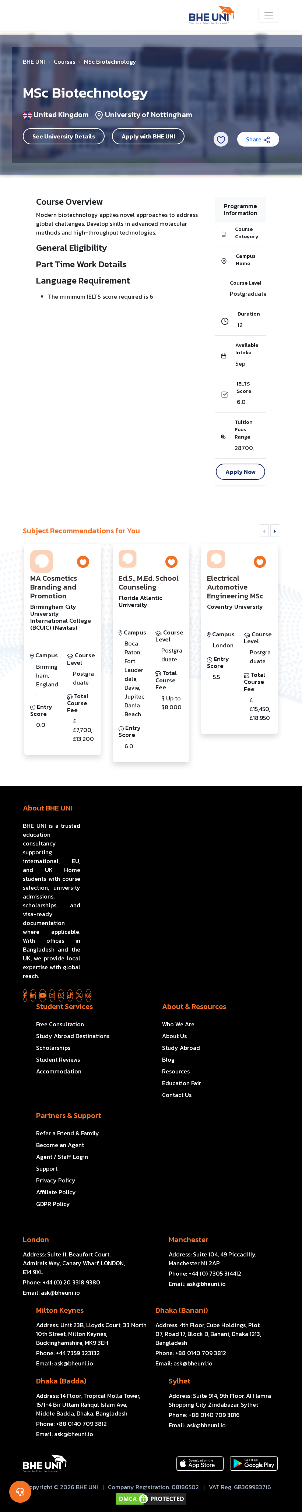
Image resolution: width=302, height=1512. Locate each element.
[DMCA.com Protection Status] (151, 1498)
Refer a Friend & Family (67, 1133)
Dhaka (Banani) (181, 1310)
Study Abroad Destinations (72, 1035)
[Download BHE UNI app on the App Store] (200, 1463)
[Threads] (88, 995)
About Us (174, 1035)
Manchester (188, 1239)
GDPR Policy (53, 1203)
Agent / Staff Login (62, 1156)
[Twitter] (79, 995)
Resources (176, 1071)
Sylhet (179, 1380)
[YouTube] (42, 995)
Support (46, 1168)
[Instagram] (52, 995)
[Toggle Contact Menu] (20, 1492)
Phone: (61, 1282)
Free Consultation (60, 1024)
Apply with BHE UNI (148, 136)
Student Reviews (58, 1059)
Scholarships (53, 1047)
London (36, 1239)
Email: (51, 1292)
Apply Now (240, 471)
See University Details (63, 136)
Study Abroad (181, 1047)
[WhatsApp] (61, 995)
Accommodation (58, 1071)
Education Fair (181, 1083)
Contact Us (177, 1094)
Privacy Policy (56, 1180)
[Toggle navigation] (269, 15)
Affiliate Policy (56, 1192)
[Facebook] (25, 995)
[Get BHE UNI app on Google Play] (254, 1463)
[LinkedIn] (33, 995)
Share (254, 139)
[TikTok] (70, 995)
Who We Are (178, 1024)
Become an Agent (60, 1144)
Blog (168, 1059)
